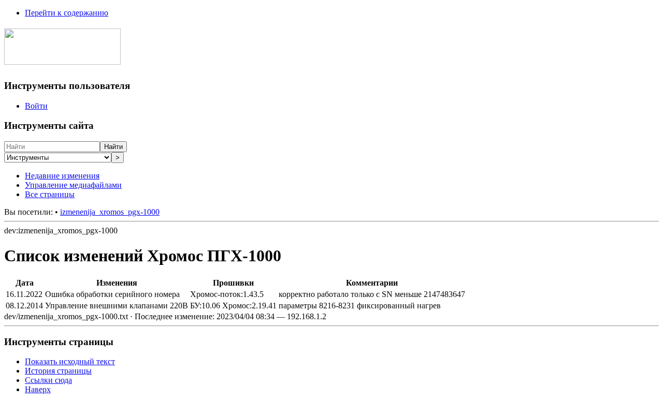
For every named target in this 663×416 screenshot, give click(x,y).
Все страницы (50, 194)
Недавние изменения (62, 175)
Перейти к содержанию (66, 12)
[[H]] (62, 59)
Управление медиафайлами (73, 185)
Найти (113, 147)
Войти (36, 105)
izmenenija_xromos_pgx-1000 (110, 211)
